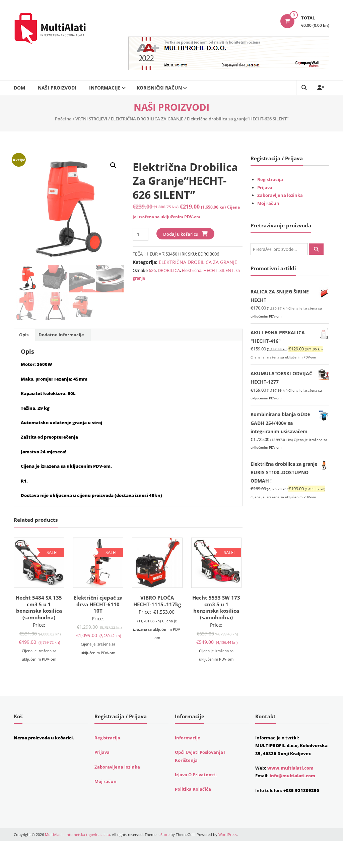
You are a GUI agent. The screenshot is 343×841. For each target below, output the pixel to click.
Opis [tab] (23, 335)
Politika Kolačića (193, 789)
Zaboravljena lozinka (280, 195)
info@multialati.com (292, 776)
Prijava (264, 187)
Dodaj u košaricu (180, 234)
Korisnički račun (159, 88)
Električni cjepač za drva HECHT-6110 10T (98, 604)
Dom (19, 88)
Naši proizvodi (57, 88)
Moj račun (268, 203)
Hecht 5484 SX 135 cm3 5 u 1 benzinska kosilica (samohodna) (39, 607)
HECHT (210, 270)
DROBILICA (169, 270)
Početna (63, 119)
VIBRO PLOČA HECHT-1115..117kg (157, 601)
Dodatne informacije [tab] (61, 335)
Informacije (105, 88)
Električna (191, 270)
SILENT (226, 270)
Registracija (270, 179)
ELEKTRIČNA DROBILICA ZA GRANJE (147, 119)
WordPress (227, 834)
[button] (113, 165)
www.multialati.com (290, 768)
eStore (163, 834)
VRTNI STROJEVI (91, 119)
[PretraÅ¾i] (316, 249)
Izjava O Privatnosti (196, 775)
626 (152, 270)
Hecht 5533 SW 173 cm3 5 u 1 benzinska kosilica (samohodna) (216, 607)
